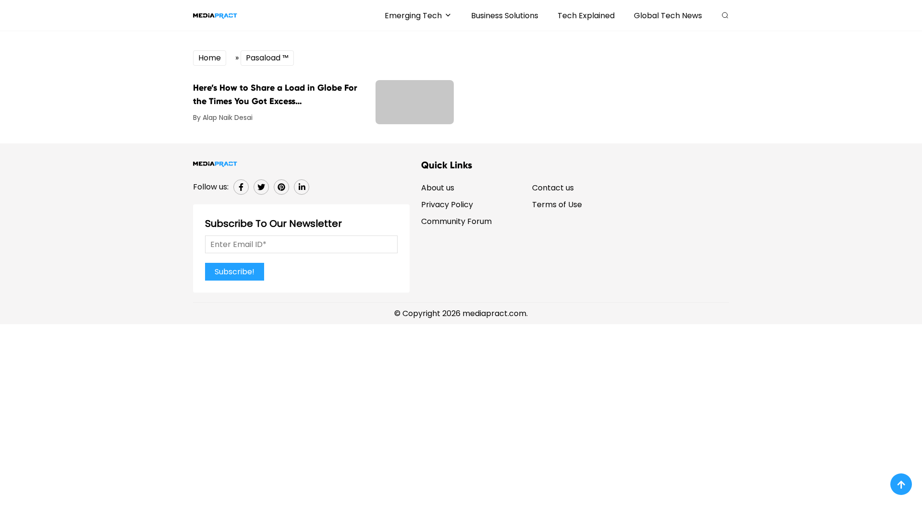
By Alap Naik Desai (223, 117)
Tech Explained (586, 15)
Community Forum (456, 221)
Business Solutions (504, 15)
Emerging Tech (413, 15)
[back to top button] (901, 484)
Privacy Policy (447, 204)
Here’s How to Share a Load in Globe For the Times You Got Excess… (275, 94)
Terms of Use (557, 204)
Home (209, 57)
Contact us (553, 187)
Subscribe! (235, 271)
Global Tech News (668, 15)
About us (437, 187)
